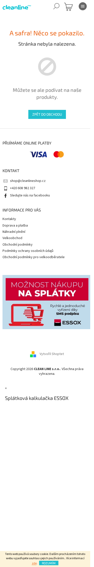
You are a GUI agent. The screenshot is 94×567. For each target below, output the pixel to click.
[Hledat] (56, 6)
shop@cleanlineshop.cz (28, 180)
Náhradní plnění (14, 231)
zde (34, 563)
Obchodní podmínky (18, 244)
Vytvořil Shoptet (52, 354)
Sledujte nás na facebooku (30, 195)
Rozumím (49, 563)
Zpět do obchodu (47, 114)
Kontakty (9, 219)
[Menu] (83, 6)
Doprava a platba (15, 225)
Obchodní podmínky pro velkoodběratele (34, 257)
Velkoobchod (12, 238)
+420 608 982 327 (22, 188)
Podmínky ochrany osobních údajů (28, 250)
